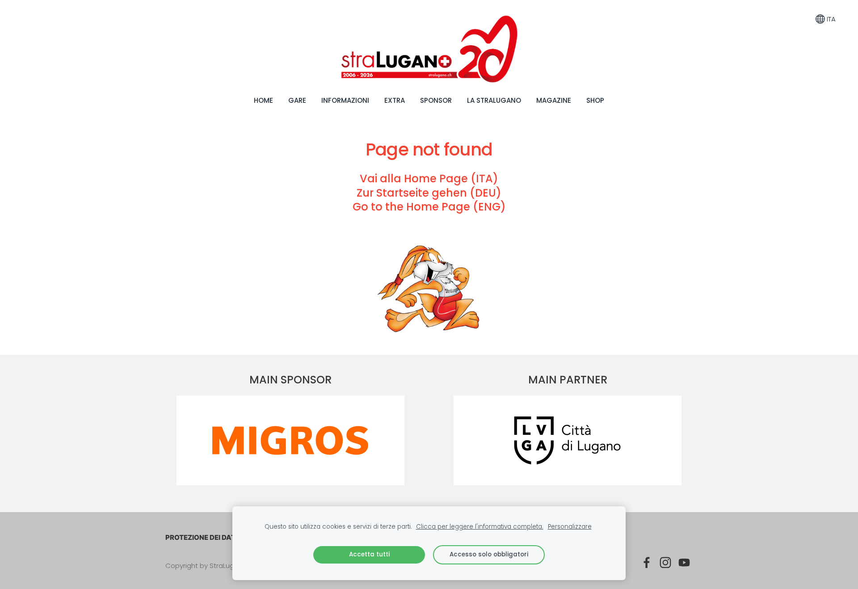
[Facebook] (646, 562)
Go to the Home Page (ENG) (429, 206)
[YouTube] (684, 562)
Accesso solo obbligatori (489, 554)
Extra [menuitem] (394, 100)
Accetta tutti (369, 554)
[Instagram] (665, 562)
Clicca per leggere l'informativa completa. (479, 526)
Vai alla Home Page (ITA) (429, 178)
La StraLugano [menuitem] (494, 100)
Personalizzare (570, 526)
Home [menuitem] (263, 100)
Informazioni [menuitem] (345, 100)
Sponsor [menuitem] (436, 100)
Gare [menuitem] (297, 100)
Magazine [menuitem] (553, 100)
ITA (830, 19)
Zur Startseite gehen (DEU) (429, 192)
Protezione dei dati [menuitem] (201, 537)
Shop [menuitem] (595, 100)
